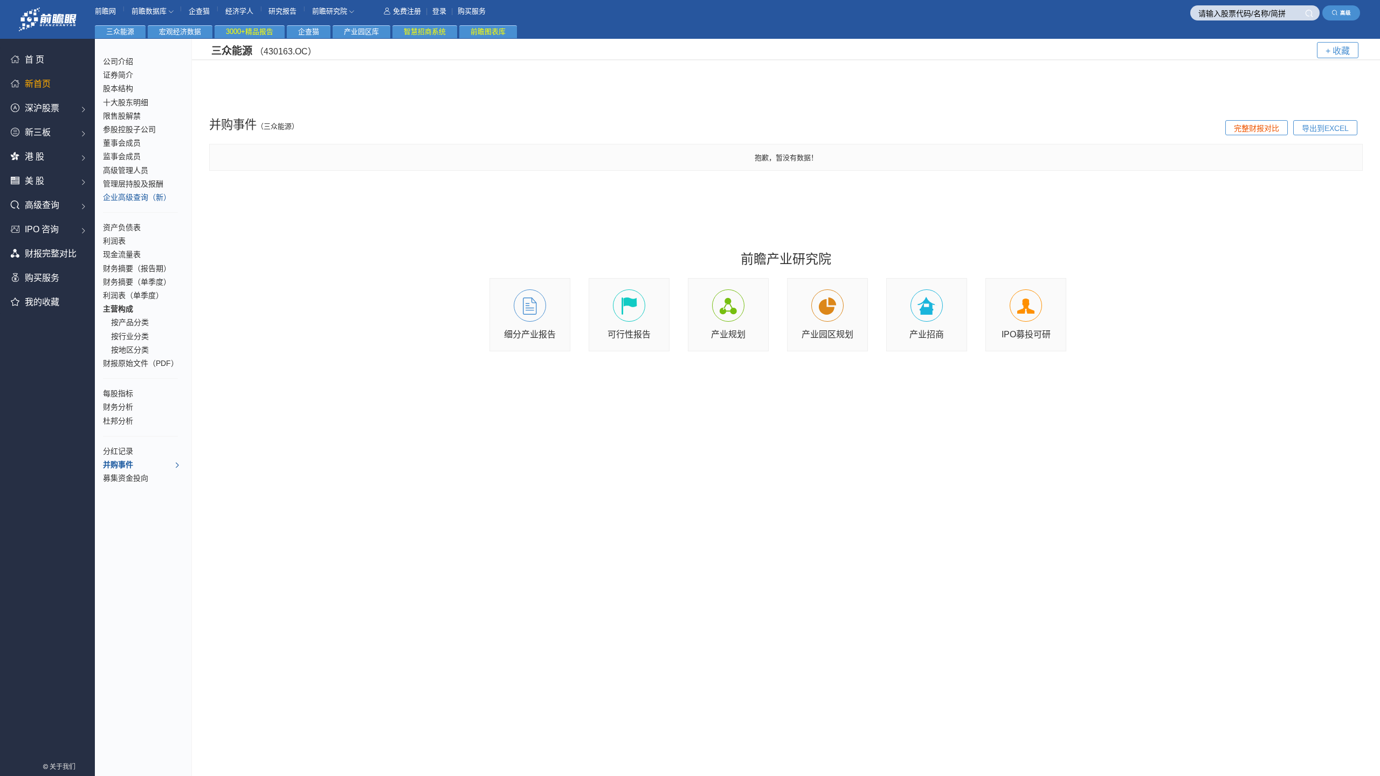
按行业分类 (130, 336)
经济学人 (239, 11)
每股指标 (118, 393)
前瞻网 (105, 11)
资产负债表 (122, 227)
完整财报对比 (1256, 128)
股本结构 (118, 88)
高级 (1345, 13)
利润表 (114, 241)
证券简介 (118, 75)
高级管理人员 (125, 170)
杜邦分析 (118, 421)
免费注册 (407, 11)
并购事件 (118, 464)
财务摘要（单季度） (137, 282)
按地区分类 (130, 349)
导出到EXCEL (1325, 128)
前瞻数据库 (150, 11)
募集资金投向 (125, 478)
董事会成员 (122, 142)
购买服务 (472, 11)
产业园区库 (361, 31)
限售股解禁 (122, 116)
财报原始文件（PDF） (140, 363)
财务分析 (118, 407)
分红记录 (118, 451)
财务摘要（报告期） (137, 268)
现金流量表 (122, 254)
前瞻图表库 (488, 31)
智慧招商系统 (425, 31)
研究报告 (282, 11)
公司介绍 (118, 61)
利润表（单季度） (133, 295)
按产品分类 (130, 322)
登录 (439, 11)
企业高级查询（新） (137, 197)
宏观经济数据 (180, 31)
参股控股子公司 (129, 129)
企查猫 (199, 11)
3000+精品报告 (249, 31)
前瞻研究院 (330, 11)
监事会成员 (122, 156)
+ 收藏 (1338, 51)
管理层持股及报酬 (133, 183)
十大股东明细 (125, 102)
